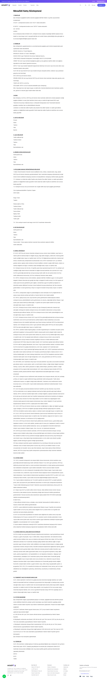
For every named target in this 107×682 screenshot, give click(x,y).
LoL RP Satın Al (34, 669)
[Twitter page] (10, 675)
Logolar (65, 672)
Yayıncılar (32, 5)
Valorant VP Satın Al (35, 667)
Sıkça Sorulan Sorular (51, 674)
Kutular (25, 5)
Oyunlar (93, 1)
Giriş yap (93, 5)
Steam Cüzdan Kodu (35, 672)
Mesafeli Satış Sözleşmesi (52, 669)
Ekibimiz (65, 669)
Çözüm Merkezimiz (85, 673)
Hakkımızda (65, 667)
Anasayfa (14, 5)
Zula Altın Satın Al (35, 674)
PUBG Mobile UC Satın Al (36, 671)
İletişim (64, 674)
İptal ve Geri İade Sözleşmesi (53, 672)
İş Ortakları (65, 671)
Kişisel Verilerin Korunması (52, 671)
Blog (37, 5)
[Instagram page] (8, 675)
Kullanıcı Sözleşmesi (51, 667)
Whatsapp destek (100, 1)
